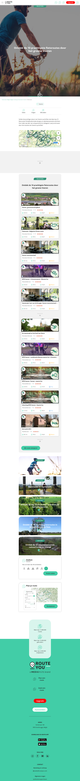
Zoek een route (41, 689)
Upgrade (70, 2)
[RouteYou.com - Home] (8, 2)
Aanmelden (40, 709)
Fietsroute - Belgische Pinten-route (33, 231)
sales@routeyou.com (40, 771)
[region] (40, 138)
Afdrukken (43, 112)
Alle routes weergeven (30, 448)
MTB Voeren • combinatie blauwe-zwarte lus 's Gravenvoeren (41, 357)
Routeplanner (51, 606)
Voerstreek (20, 99)
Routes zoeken (50, 573)
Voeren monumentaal (29, 255)
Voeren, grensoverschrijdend (31, 207)
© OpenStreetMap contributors (55, 146)
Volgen (33, 112)
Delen (23, 112)
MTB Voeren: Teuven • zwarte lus (32, 381)
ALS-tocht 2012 (26, 429)
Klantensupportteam (40, 779)
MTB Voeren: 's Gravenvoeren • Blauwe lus (35, 279)
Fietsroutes (4, 99)
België (8, 99)
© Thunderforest (46, 146)
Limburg (15, 99)
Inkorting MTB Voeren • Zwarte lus (32, 405)
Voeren (24, 99)
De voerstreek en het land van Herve (33, 333)
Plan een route (42, 679)
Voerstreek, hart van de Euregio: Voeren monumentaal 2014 (40, 303)
